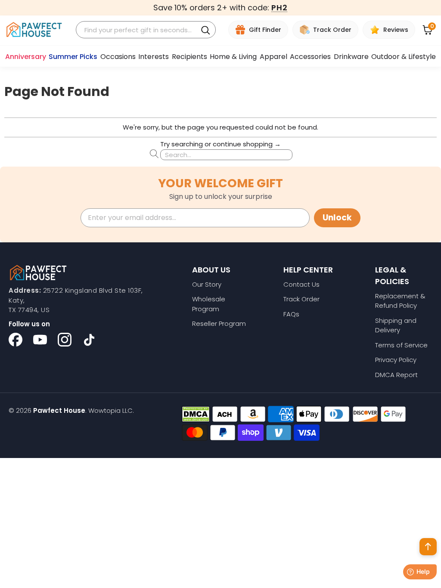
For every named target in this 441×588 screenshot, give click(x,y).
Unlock (337, 217)
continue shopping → (247, 144)
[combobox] (137, 30)
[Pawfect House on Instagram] (64, 340)
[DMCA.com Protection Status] (196, 414)
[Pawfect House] (34, 30)
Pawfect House (59, 410)
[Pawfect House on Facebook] (15, 340)
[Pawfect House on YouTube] (40, 340)
